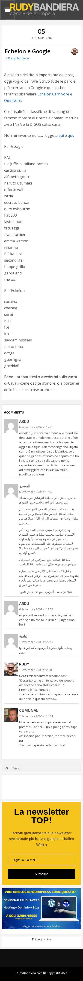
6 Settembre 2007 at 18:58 (36, 609)
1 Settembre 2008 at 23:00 (36, 670)
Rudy (24, 664)
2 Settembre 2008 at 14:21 (36, 716)
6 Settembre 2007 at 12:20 (36, 427)
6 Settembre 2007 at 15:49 (36, 492)
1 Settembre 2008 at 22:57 (36, 642)
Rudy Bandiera (18, 58)
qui (61, 135)
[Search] (7, 768)
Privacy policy (41, 939)
